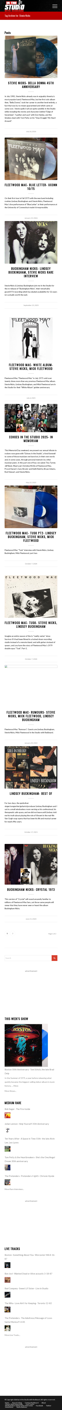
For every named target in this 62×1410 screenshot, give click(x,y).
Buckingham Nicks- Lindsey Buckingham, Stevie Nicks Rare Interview (31, 272)
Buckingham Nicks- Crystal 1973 (31, 889)
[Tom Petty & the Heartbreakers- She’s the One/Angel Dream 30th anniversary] (7, 1167)
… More (15, 1086)
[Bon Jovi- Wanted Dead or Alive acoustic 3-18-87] (7, 1280)
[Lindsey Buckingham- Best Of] (31, 767)
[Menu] (53, 5)
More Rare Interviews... (14, 1189)
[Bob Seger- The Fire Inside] (7, 1115)
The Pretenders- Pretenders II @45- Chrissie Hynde (29, 1176)
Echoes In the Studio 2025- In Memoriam (31, 439)
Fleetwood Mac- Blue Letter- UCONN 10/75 (31, 187)
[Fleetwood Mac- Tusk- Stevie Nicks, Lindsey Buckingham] (31, 596)
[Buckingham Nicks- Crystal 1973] (31, 864)
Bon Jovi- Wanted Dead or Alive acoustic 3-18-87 (28, 1273)
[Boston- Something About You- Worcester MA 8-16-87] (7, 1265)
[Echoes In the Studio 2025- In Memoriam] (31, 418)
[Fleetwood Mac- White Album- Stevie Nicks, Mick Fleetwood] (31, 338)
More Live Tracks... (12, 1335)
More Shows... (10, 1091)
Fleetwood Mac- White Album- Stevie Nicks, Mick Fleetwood (31, 367)
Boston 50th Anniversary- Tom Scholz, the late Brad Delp (29, 1071)
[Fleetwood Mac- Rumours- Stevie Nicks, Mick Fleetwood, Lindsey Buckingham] (31, 686)
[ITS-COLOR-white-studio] (26, 5)
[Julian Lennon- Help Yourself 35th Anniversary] (7, 1130)
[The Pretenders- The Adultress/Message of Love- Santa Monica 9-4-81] (7, 1328)
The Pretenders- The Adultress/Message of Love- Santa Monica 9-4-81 (29, 1320)
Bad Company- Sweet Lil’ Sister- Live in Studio (26, 1288)
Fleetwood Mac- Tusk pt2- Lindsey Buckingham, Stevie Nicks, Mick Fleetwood (31, 537)
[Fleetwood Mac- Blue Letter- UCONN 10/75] (31, 159)
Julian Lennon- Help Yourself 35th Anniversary (27, 1124)
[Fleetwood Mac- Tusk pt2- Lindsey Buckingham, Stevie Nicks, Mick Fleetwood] (31, 507)
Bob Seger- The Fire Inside (17, 1109)
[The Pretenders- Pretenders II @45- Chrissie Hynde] (7, 1182)
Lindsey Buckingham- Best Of (31, 793)
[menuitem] (53, 5)
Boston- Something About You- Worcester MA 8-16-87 (30, 1257)
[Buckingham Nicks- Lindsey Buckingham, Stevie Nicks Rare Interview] (31, 242)
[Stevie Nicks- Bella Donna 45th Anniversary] (31, 57)
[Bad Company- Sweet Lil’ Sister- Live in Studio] (7, 1295)
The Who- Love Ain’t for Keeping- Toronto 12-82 (28, 1303)
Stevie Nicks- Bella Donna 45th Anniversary (31, 85)
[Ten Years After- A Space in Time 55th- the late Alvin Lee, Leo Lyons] (7, 1149)
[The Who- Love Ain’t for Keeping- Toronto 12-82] (7, 1309)
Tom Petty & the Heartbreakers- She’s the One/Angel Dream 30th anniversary (30, 1159)
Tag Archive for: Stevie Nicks (17, 15)
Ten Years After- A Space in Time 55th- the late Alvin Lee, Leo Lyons (30, 1140)
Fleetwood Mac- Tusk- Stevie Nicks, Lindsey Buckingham (31, 625)
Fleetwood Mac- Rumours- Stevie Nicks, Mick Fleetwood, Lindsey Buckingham (31, 716)
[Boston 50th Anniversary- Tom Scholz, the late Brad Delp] (26, 1045)
